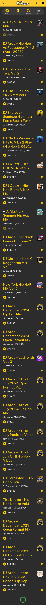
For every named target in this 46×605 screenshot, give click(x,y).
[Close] (3, 3)
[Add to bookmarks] (42, 35)
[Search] (36, 3)
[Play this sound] (4, 60)
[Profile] (43, 3)
